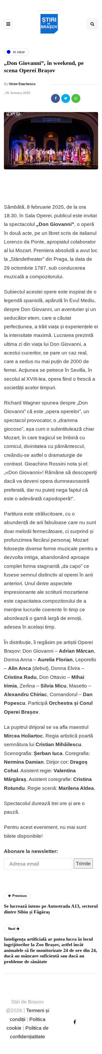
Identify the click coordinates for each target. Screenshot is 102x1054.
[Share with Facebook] (55, 98)
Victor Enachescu (22, 84)
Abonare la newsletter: (31, 851)
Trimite (83, 863)
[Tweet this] (65, 98)
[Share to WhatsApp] (75, 98)
